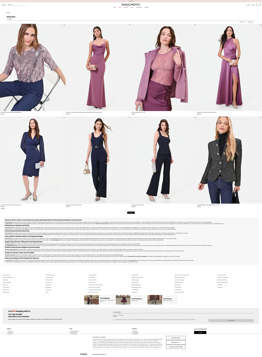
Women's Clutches (93, 280)
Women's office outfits (179, 280)
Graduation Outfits (178, 282)
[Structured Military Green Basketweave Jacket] (229, 160)
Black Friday (220, 287)
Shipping (10, 334)
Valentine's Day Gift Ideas (223, 277)
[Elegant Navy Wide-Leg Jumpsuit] (98, 160)
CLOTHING (126, 7)
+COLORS (3, 208)
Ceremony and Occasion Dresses (96, 284)
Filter (249, 22)
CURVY (132, 7)
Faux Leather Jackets (50, 275)
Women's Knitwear (92, 275)
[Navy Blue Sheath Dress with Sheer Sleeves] (33, 160)
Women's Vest (49, 282)
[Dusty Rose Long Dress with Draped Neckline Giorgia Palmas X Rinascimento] (98, 67)
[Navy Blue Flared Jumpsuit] (163, 160)
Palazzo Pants (48, 289)
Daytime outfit (177, 284)
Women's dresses (6, 275)
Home (8, 12)
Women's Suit (48, 284)
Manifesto (135, 334)
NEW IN (114, 7)
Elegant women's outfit (136, 287)
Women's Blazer (49, 280)
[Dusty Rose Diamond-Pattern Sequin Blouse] (33, 67)
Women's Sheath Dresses (8, 277)
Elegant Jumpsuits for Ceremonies (182, 275)
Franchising (135, 332)
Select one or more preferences (118, 315)
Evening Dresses (135, 282)
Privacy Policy (74, 332)
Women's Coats (6, 292)
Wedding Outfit (135, 275)
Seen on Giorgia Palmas (223, 282)
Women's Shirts (6, 287)
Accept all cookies (176, 337)
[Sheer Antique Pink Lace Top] (163, 67)
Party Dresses (134, 292)
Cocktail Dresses (135, 289)
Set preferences (175, 342)
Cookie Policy (74, 334)
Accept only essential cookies (176, 346)
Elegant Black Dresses (136, 284)
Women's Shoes (92, 282)
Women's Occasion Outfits (137, 277)
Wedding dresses (135, 280)
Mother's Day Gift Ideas (222, 280)
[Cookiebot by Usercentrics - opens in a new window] (84, 354)
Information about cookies (99, 354)
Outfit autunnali (178, 287)
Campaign (220, 284)
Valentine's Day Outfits (179, 292)
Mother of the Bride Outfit (180, 277)
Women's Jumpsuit (7, 282)
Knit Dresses (5, 280)
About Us (135, 331)
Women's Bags (92, 277)
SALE (120, 7)
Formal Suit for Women (93, 292)
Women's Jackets (49, 277)
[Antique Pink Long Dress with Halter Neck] (229, 67)
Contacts (10, 331)
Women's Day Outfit (222, 275)
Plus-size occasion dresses (94, 287)
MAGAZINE (147, 7)
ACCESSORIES (139, 7)
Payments (10, 332)
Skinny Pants (48, 287)
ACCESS (200, 332)
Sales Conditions (74, 331)
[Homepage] (131, 5)
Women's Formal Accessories (95, 289)
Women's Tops (6, 289)
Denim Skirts (5, 284)
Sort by (242, 22)
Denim (47, 292)
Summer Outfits (178, 289)
